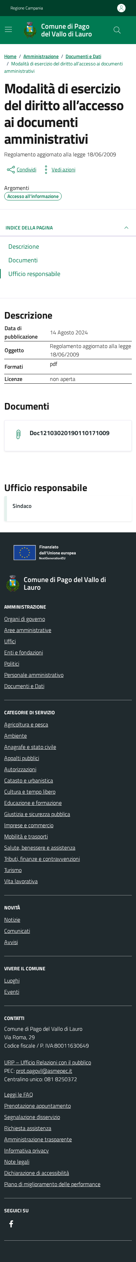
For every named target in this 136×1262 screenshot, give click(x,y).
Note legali (16, 1161)
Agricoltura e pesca (26, 724)
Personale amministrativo (33, 675)
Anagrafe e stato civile (30, 747)
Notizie (12, 919)
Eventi (11, 991)
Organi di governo (24, 619)
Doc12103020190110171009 (69, 433)
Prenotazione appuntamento (37, 1105)
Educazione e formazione (33, 803)
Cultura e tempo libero (29, 791)
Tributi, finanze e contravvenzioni (42, 859)
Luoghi (12, 980)
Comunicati (17, 931)
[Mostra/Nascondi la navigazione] (8, 29)
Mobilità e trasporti (26, 836)
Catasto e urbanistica (28, 780)
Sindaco (22, 506)
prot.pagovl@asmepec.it (44, 1070)
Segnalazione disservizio (32, 1117)
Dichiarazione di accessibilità (36, 1173)
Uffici (10, 641)
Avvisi (11, 942)
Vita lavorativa (21, 881)
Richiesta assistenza (27, 1128)
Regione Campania (26, 8)
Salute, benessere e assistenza (39, 847)
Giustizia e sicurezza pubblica (37, 814)
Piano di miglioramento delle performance (52, 1184)
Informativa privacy (26, 1150)
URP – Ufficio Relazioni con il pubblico (47, 1062)
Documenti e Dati (24, 686)
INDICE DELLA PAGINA (29, 227)
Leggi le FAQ (18, 1094)
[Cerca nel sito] (117, 30)
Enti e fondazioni (23, 652)
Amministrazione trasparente (38, 1139)
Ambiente (15, 735)
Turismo (13, 870)
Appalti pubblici (21, 758)
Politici (11, 663)
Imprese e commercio (28, 825)
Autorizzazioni (20, 769)
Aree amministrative (27, 630)
